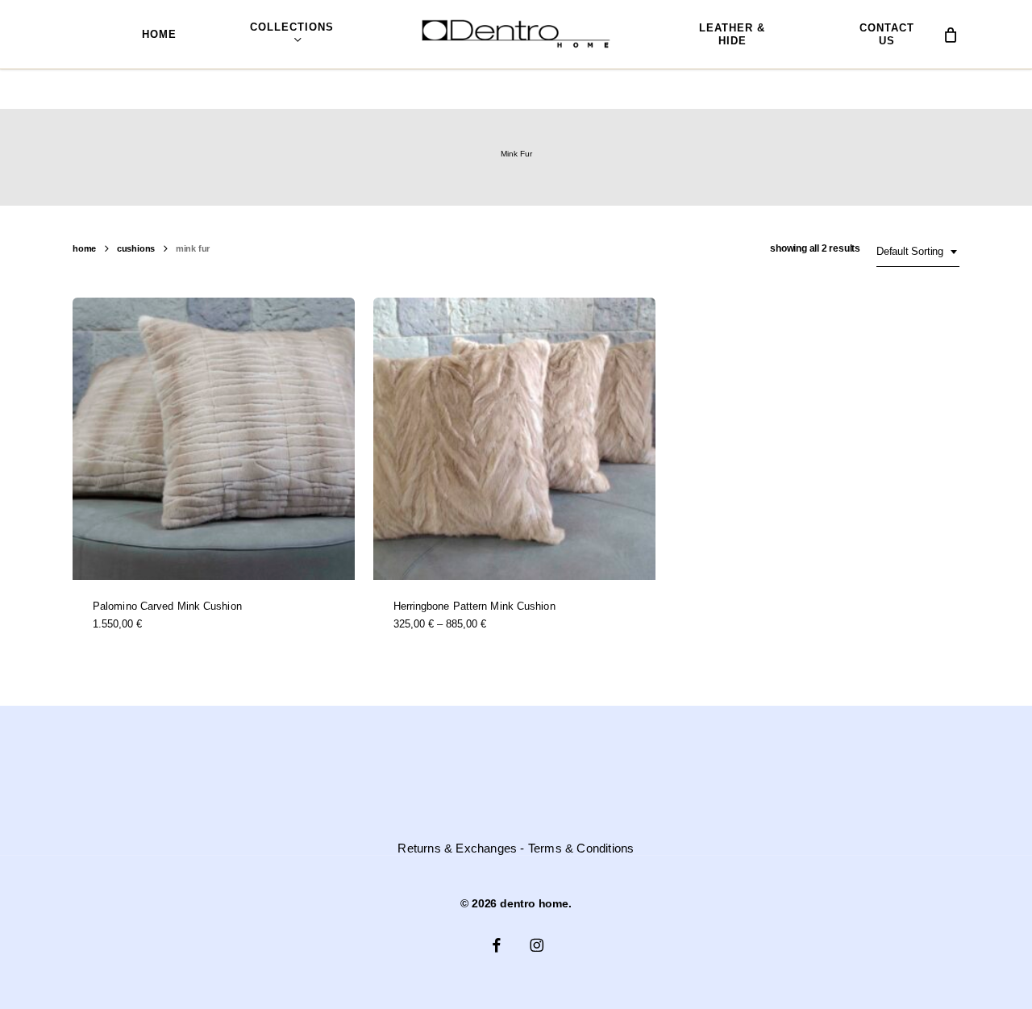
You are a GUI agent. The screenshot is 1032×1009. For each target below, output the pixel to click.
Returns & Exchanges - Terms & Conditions (515, 848)
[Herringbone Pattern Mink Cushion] (514, 439)
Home (84, 248)
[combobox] (917, 251)
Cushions (136, 248)
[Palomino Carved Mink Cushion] (214, 439)
